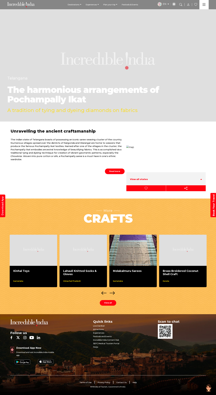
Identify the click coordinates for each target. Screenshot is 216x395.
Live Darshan (99, 326)
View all (108, 303)
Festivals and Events (102, 336)
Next (112, 292)
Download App (2, 205)
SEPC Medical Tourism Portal (106, 343)
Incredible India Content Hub (106, 340)
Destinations (73, 5)
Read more (114, 171)
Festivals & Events (130, 5)
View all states (139, 179)
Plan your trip (109, 5)
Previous (103, 292)
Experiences (91, 5)
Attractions (98, 329)
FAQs (95, 347)
